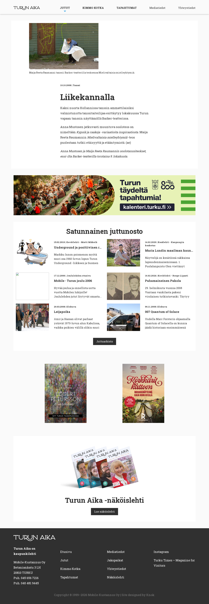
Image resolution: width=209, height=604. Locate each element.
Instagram (161, 552)
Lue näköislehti (104, 511)
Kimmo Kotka (93, 7)
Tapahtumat (127, 7)
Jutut (65, 7)
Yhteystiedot (186, 7)
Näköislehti (115, 577)
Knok (150, 595)
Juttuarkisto (104, 341)
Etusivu (66, 552)
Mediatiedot (157, 7)
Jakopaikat (115, 560)
